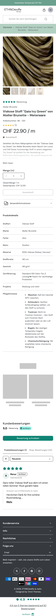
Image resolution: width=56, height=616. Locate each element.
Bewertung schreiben (28, 438)
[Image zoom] (28, 61)
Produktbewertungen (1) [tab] (15, 450)
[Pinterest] (32, 571)
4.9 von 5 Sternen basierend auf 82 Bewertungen (28, 607)
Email (6, 552)
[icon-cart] (44, 10)
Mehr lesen (8, 163)
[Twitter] (17, 571)
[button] (9, 102)
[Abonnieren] (49, 552)
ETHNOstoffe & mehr (31, 589)
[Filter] (6, 459)
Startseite (7, 27)
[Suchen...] (46, 19)
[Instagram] (39, 571)
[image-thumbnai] (6, 91)
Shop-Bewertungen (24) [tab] (40, 450)
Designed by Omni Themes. (28, 591)
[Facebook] (24, 571)
